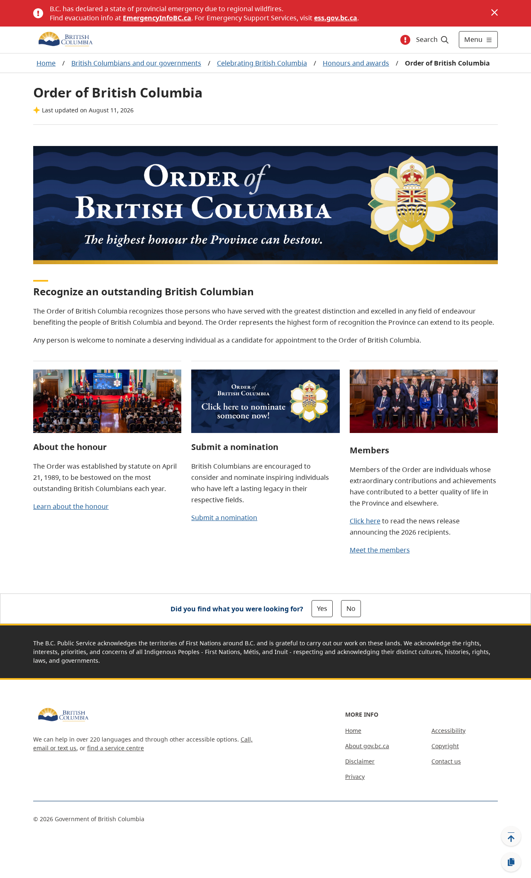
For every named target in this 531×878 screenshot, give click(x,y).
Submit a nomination (224, 517)
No (351, 608)
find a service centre (115, 748)
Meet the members (380, 550)
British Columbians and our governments (136, 63)
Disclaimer (360, 761)
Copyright (445, 746)
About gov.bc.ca (367, 746)
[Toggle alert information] (405, 40)
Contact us (446, 761)
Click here (365, 520)
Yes (322, 608)
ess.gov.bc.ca (335, 17)
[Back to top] (511, 836)
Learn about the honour (71, 506)
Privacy (355, 777)
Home (46, 63)
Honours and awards (356, 63)
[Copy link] (511, 862)
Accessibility (448, 731)
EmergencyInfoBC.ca (157, 17)
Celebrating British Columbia (262, 63)
